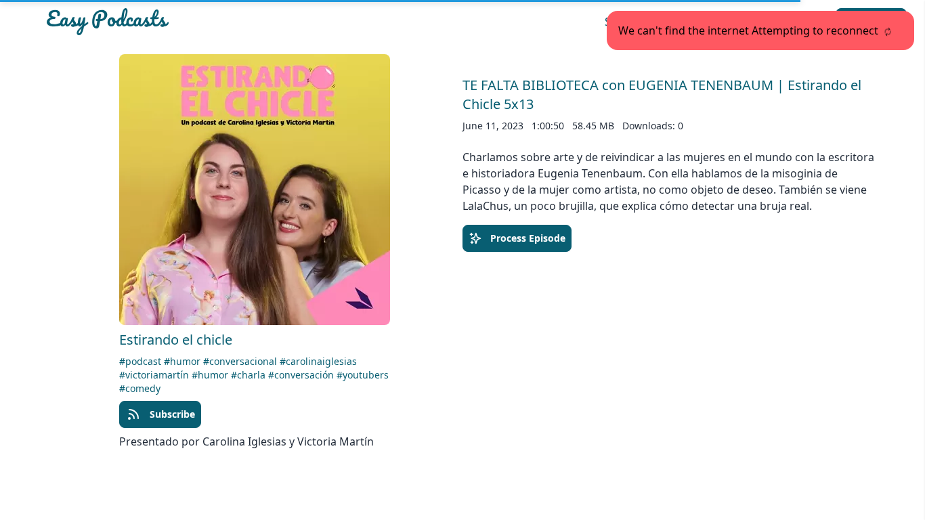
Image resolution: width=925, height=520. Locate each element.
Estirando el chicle (175, 339)
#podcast (141, 361)
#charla (249, 374)
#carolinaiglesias (318, 361)
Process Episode (527, 238)
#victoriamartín (155, 374)
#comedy (139, 388)
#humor (183, 361)
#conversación (302, 374)
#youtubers (363, 374)
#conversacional (241, 361)
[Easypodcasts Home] (181, 21)
